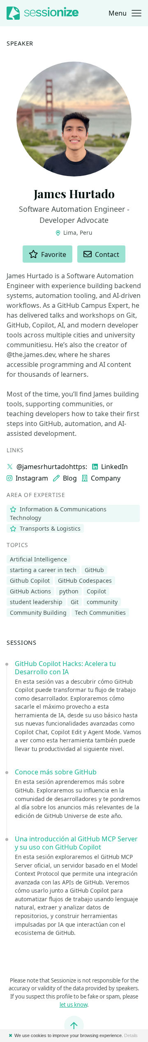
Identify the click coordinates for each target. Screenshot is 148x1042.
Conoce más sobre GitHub (56, 771)
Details (131, 1035)
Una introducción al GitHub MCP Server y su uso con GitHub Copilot (76, 843)
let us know (73, 1004)
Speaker (20, 43)
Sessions (22, 642)
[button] (125, 13)
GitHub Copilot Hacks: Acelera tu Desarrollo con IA (65, 667)
